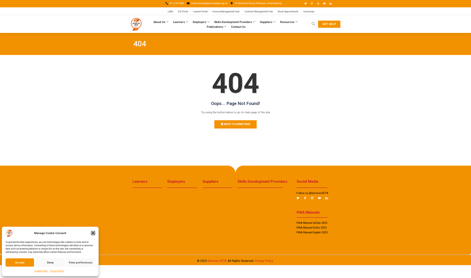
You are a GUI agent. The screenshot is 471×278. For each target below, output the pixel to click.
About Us (159, 22)
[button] (93, 233)
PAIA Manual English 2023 (312, 232)
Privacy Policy (57, 271)
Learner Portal (200, 11)
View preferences (80, 262)
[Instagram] (316, 3)
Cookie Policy (41, 271)
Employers (199, 22)
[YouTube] (322, 3)
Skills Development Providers (233, 22)
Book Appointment (288, 11)
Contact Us (238, 26)
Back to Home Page (236, 124)
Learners (179, 22)
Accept (19, 262)
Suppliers (266, 22)
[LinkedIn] (329, 3)
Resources (287, 22)
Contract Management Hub (259, 11)
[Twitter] (304, 3)
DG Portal (183, 11)
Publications (215, 26)
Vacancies (308, 11)
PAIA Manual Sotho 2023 (312, 227)
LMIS (170, 11)
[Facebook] (310, 3)
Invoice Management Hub (226, 11)
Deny (50, 262)
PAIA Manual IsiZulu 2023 (312, 222)
